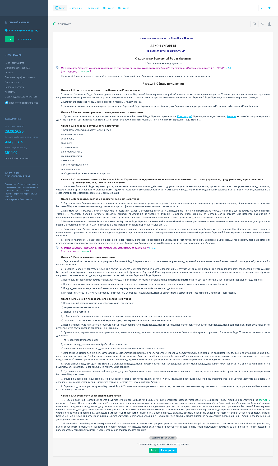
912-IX (152, 248)
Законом (231, 116)
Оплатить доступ (14, 82)
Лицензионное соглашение (17, 190)
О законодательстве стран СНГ (21, 96)
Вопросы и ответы (14, 87)
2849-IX (228, 68)
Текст (61, 8)
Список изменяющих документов (164, 63)
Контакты (10, 92)
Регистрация (24, 39)
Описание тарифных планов (20, 77)
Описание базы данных (17, 67)
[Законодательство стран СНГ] (24, 8)
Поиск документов (14, 63)
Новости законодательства (23, 103)
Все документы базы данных (18, 199)
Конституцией (184, 116)
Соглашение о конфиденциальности (21, 187)
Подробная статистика (17, 158)
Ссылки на (108, 8)
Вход (9, 39)
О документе (92, 8)
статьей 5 (264, 400)
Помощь (9, 72)
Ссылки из (123, 8)
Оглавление (75, 8)
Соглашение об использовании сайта (22, 184)
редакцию (85, 71)
